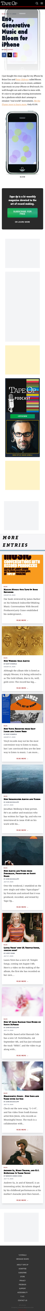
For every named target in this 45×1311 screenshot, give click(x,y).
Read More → (22, 620)
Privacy (23, 1281)
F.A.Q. (22, 1296)
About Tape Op (22, 1265)
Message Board (22, 1259)
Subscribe (22, 1273)
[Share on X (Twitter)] (9, 55)
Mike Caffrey (8, 49)
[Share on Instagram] (15, 55)
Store (22, 1277)
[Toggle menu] (41, 3)
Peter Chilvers (22, 79)
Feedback (22, 1284)
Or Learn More (22, 222)
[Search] (36, 3)
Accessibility (22, 1292)
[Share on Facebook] (4, 55)
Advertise (22, 1269)
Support (22, 1288)
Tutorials (22, 1255)
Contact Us (22, 1300)
